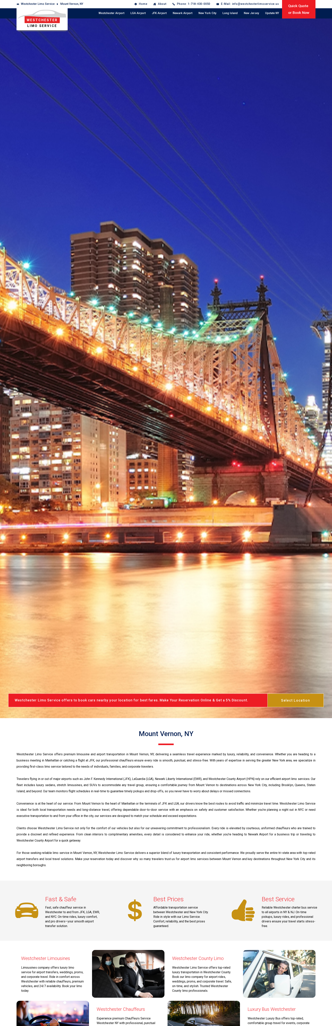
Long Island (230, 13)
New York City (207, 13)
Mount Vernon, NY (71, 4)
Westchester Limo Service (38, 4)
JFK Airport (159, 13)
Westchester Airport (111, 13)
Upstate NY (272, 13)
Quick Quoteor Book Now (298, 9)
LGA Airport (138, 13)
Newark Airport (182, 13)
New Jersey (251, 13)
